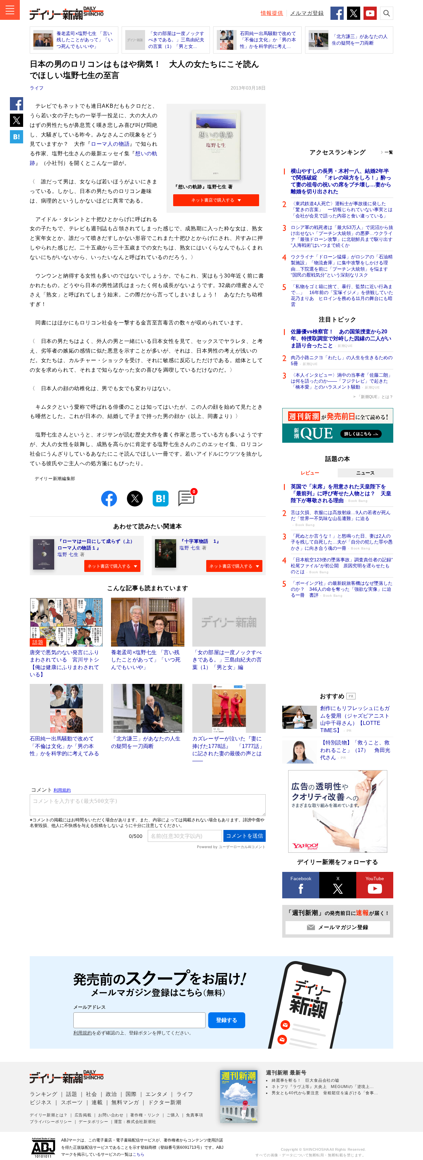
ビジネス (41, 1102)
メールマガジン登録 (343, 927)
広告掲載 (83, 1115)
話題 (71, 1094)
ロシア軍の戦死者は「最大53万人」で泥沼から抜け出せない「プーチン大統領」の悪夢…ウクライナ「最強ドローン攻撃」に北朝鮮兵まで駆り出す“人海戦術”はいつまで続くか (342, 236)
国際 (131, 1094)
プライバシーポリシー (51, 1121)
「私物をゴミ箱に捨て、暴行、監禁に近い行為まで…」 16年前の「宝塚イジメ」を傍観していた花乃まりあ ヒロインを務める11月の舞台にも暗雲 (342, 295)
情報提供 (272, 13)
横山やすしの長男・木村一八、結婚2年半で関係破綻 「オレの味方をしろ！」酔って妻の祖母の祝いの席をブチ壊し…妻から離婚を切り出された (341, 181)
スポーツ (72, 1102)
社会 (91, 1094)
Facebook (300, 878)
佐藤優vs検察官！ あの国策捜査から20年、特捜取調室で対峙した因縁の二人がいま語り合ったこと (341, 338)
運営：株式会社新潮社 (135, 1121)
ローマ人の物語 (110, 144)
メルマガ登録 (307, 13)
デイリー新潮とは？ (49, 1115)
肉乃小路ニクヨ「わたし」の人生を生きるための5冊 (342, 360)
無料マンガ (125, 1102)
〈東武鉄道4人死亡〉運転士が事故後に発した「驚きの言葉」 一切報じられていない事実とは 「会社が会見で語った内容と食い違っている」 (342, 209)
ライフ (37, 88)
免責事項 (194, 1115)
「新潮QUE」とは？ (375, 396)
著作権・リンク (145, 1115)
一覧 (389, 152)
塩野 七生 (68, 554)
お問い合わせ (111, 1115)
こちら (138, 1154)
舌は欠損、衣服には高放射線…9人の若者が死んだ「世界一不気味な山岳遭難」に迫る (341, 518)
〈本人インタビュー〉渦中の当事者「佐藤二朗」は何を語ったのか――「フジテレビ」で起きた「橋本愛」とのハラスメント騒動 (342, 381)
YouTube (374, 878)
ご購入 (173, 1115)
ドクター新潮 (164, 1102)
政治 (111, 1094)
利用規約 (82, 1032)
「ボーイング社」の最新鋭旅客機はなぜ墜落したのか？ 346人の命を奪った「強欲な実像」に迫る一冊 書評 (342, 589)
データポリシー (93, 1121)
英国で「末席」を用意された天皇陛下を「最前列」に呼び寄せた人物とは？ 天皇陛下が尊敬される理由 (341, 493)
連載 (97, 1102)
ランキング (44, 1094)
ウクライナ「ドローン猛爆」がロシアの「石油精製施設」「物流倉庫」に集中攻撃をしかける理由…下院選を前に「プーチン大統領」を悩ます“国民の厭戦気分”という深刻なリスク (342, 266)
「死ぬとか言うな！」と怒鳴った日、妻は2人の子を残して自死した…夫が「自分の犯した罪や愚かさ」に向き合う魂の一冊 (342, 541)
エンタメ (156, 1094)
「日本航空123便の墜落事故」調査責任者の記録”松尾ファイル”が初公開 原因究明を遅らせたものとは (342, 565)
